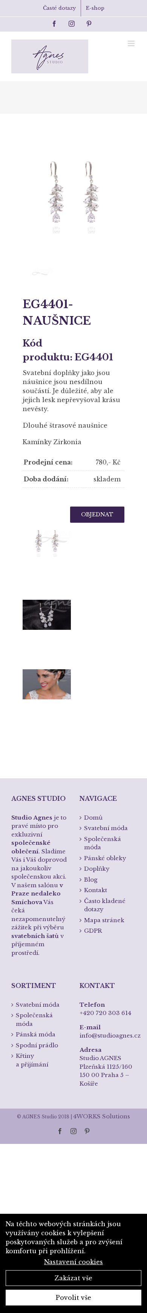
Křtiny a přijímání (32, 1060)
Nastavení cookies (73, 1262)
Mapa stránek (104, 920)
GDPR (93, 930)
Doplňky (97, 868)
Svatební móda (106, 828)
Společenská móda (102, 843)
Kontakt (95, 890)
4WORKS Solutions (101, 1116)
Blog (90, 879)
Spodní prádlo (37, 1045)
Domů (93, 817)
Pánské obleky (105, 858)
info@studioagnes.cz (110, 1035)
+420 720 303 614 (105, 1013)
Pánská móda (35, 1034)
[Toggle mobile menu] (132, 43)
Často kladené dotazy (105, 905)
